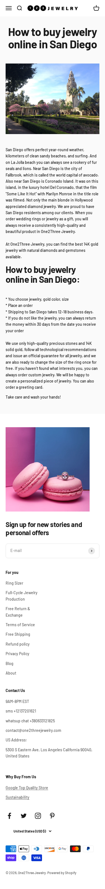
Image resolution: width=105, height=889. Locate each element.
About (11, 673)
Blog (9, 663)
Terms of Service (20, 624)
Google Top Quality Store (27, 787)
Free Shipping (18, 634)
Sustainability (17, 797)
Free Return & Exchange (18, 611)
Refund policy (18, 644)
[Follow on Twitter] (23, 816)
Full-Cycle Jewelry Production (22, 595)
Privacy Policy (17, 653)
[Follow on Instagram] (38, 816)
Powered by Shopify (61, 873)
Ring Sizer (14, 583)
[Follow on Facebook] (9, 816)
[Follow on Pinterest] (52, 816)
